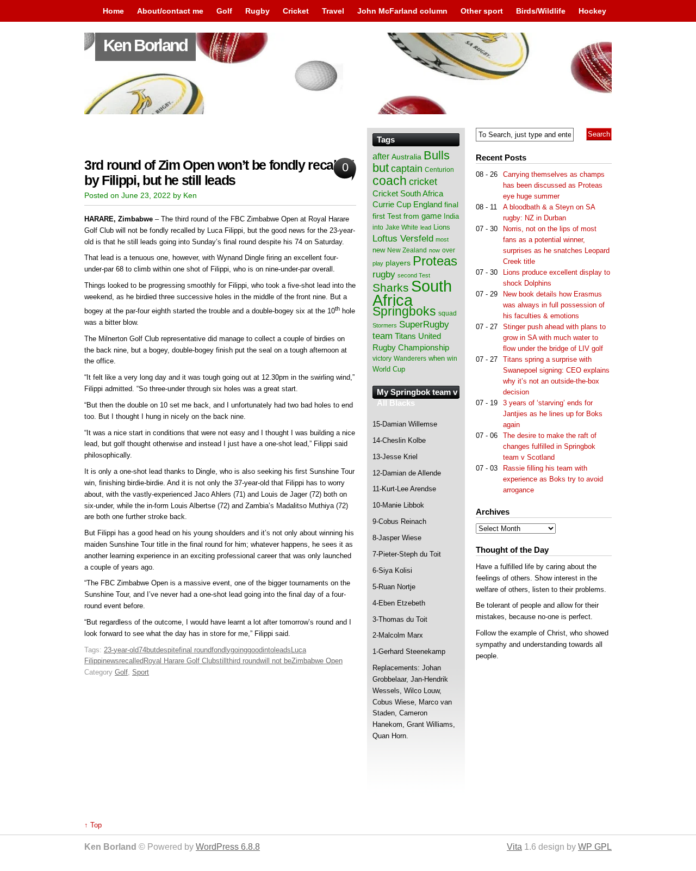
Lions (441, 227)
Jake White (402, 227)
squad (447, 313)
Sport (140, 672)
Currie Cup (391, 204)
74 (142, 650)
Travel (333, 11)
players (398, 262)
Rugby (257, 11)
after (380, 156)
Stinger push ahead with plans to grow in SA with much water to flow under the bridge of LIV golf (554, 338)
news (111, 661)
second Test (413, 275)
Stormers (384, 325)
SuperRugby (424, 324)
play (377, 263)
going (239, 650)
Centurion (439, 170)
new (378, 250)
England (427, 204)
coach (389, 181)
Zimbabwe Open (317, 661)
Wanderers (410, 358)
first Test (386, 216)
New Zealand (407, 250)
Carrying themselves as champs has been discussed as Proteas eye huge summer (554, 185)
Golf (224, 11)
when (436, 358)
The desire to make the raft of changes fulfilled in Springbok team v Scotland (549, 446)
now (434, 250)
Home (113, 11)
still (221, 661)
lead (425, 227)
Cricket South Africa (407, 193)
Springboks (404, 311)
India (451, 216)
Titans (405, 336)
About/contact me (170, 11)
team (382, 336)
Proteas (435, 261)
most (442, 239)
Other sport (482, 11)
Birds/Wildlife (541, 11)
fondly (221, 650)
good (255, 650)
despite (167, 650)
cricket (423, 181)
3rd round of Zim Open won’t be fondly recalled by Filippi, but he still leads (219, 173)
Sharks (390, 287)
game (431, 216)
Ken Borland (145, 45)
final (451, 205)
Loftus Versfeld (402, 238)
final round (195, 650)
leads (282, 650)
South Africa (412, 293)
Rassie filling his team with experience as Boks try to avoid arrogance (553, 479)
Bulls (437, 155)
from (411, 216)
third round (243, 661)
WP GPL (595, 846)
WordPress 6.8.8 (228, 846)
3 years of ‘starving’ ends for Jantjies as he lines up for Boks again (552, 414)
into (268, 650)
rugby (383, 274)
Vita (514, 846)
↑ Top (93, 825)
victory (381, 358)
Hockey (592, 11)
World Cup (388, 369)
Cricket (296, 11)
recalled (131, 661)
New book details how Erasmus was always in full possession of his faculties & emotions (554, 305)
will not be (275, 661)
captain (406, 168)
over (448, 250)
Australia (406, 156)
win (452, 358)
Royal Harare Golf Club (180, 661)
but (151, 650)
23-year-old (121, 650)
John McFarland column (402, 11)
